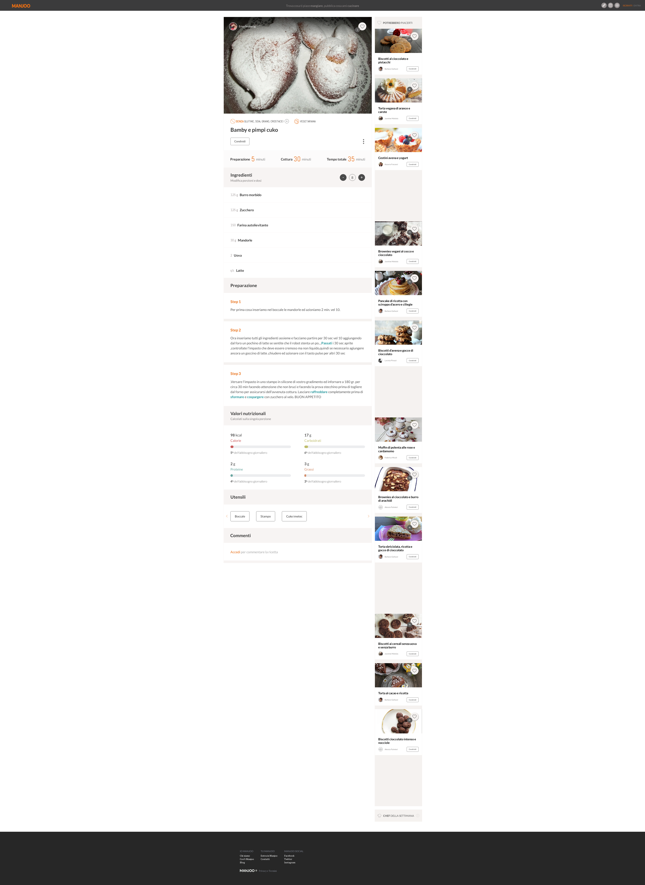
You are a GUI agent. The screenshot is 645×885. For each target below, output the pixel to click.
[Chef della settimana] (417, 815)
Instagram (289, 862)
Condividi (240, 141)
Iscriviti (627, 5)
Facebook (289, 855)
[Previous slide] (227, 516)
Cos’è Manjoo (247, 859)
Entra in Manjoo (269, 855)
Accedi (235, 552)
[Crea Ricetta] (604, 5)
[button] (287, 121)
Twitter (288, 859)
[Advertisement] (398, 197)
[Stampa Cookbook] (617, 5)
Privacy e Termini (268, 870)
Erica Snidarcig (247, 26)
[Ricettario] (610, 5)
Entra (637, 5)
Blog (242, 862)
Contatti (265, 859)
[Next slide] (368, 516)
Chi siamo (245, 855)
